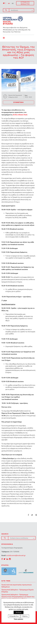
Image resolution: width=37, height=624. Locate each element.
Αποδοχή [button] (18, 612)
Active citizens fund (20, 115)
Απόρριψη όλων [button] (14, 616)
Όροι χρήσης (18, 619)
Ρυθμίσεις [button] (25, 616)
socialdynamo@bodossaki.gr (16, 555)
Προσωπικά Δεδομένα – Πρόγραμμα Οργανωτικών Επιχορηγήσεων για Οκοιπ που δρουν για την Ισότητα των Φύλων (17, 597)
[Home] (4, 3)
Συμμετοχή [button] (18, 102)
